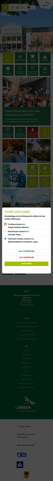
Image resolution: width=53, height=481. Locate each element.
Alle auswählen (26, 251)
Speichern (27, 264)
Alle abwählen (26, 257)
